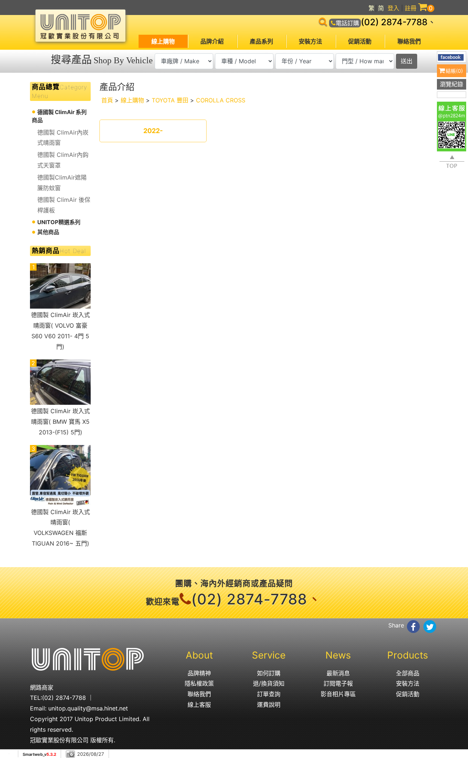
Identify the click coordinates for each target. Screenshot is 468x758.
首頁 (107, 100)
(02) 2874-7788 (394, 22)
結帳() (454, 71)
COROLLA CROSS (220, 100)
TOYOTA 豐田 (170, 100)
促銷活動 (359, 41)
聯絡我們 (409, 41)
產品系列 (261, 41)
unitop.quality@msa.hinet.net (88, 708)
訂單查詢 (268, 694)
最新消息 (338, 673)
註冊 (410, 8)
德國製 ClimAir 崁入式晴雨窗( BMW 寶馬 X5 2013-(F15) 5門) (60, 421)
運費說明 (268, 704)
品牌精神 (199, 673)
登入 (393, 8)
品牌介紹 (212, 41)
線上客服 (199, 704)
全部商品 (407, 673)
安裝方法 (310, 41)
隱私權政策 (199, 683)
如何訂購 (268, 673)
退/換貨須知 (268, 683)
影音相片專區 (338, 694)
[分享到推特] (429, 626)
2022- (153, 131)
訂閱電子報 (338, 683)
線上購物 (163, 41)
